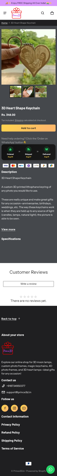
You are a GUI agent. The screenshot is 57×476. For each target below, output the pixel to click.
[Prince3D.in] (16, 13)
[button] (42, 13)
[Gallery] (28, 64)
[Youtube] (23, 408)
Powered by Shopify (36, 471)
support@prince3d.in (18, 392)
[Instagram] (14, 408)
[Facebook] (4, 408)
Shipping (19, 120)
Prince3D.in (19, 471)
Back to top (9, 318)
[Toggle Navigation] (4, 13)
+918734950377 (15, 385)
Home (4, 23)
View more (8, 229)
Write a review (29, 284)
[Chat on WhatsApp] (50, 469)
